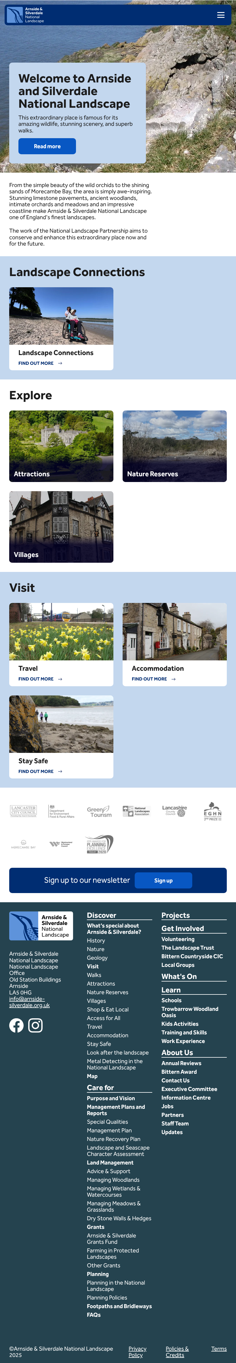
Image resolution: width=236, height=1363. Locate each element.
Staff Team (175, 1123)
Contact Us (175, 1080)
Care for (100, 1088)
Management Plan (110, 1130)
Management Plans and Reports (116, 1110)
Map (92, 1076)
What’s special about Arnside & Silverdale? (114, 928)
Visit (93, 966)
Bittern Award (179, 1072)
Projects (175, 915)
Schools (171, 1000)
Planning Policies (107, 1297)
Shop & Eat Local (108, 1009)
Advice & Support (108, 1171)
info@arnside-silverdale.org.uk (29, 1002)
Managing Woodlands (113, 1180)
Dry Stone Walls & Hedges (119, 1218)
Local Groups (178, 965)
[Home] (25, 21)
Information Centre (186, 1097)
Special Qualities (108, 1122)
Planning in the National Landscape (116, 1285)
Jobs (167, 1106)
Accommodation (108, 1035)
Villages (96, 1001)
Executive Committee (189, 1089)
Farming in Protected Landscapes (113, 1253)
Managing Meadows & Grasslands (114, 1206)
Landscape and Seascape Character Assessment (118, 1150)
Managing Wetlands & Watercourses (113, 1191)
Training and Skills (184, 1032)
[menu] (218, 14)
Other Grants (103, 1265)
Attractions (101, 983)
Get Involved (182, 929)
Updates (172, 1132)
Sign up (163, 880)
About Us (177, 1053)
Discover (101, 915)
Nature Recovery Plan (114, 1139)
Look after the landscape (118, 1052)
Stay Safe (99, 1044)
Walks (94, 975)
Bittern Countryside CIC (192, 956)
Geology (97, 958)
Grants (95, 1227)
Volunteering (178, 939)
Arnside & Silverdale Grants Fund (111, 1238)
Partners (172, 1115)
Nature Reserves (107, 992)
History (96, 940)
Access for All (103, 1018)
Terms (219, 1348)
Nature (95, 949)
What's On (179, 977)
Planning (98, 1274)
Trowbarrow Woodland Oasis (189, 1012)
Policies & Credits (177, 1351)
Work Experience (183, 1041)
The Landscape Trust (187, 947)
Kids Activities (180, 1024)
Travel (94, 1026)
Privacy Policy (137, 1351)
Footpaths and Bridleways (119, 1306)
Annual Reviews (181, 1063)
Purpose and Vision (111, 1098)
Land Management (110, 1162)
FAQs (94, 1315)
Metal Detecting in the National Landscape (115, 1064)
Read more (47, 146)
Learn (171, 990)
